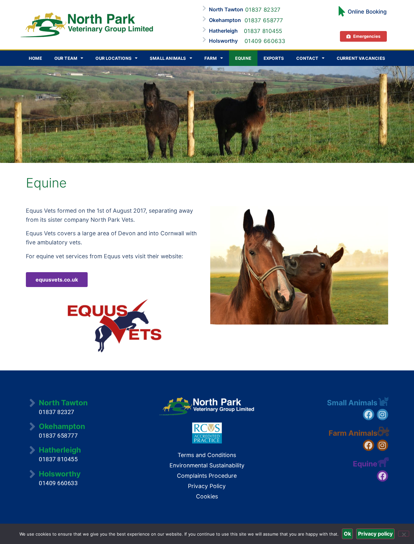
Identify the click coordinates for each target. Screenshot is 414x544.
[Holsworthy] (204, 39)
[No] (403, 534)
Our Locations (113, 58)
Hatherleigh (223, 30)
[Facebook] (368, 414)
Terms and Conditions (207, 455)
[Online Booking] (342, 11)
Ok (347, 533)
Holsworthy (223, 40)
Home (35, 58)
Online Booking (367, 11)
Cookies (207, 496)
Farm (210, 58)
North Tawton (226, 9)
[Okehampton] (204, 19)
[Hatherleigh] (204, 29)
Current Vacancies (361, 58)
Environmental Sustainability (207, 465)
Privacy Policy (207, 486)
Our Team (66, 58)
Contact (307, 58)
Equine (243, 58)
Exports (274, 58)
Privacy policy (375, 533)
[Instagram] (382, 414)
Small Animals (168, 58)
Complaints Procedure (207, 475)
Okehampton (225, 20)
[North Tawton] (204, 8)
